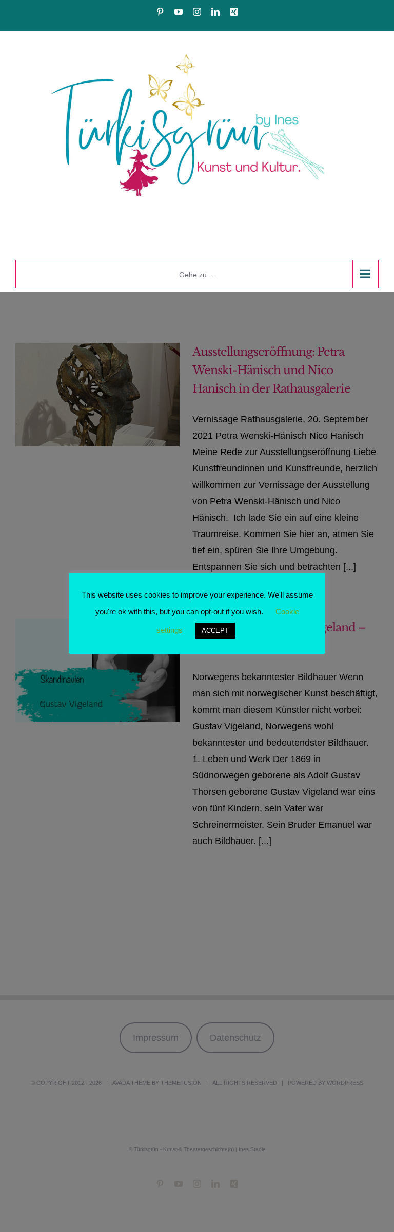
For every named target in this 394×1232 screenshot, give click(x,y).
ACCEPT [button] (215, 630)
